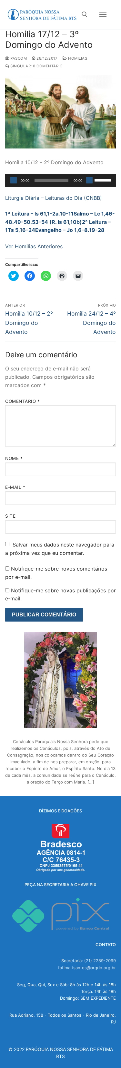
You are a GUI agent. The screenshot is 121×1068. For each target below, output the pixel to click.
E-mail (15, 487)
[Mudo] (89, 180)
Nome (14, 458)
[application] (60, 180)
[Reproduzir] (13, 180)
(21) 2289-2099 (100, 960)
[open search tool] (84, 14)
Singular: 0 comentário (36, 66)
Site (10, 516)
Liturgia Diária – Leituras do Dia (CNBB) (53, 198)
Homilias (77, 58)
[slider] (104, 179)
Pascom (18, 58)
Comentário (22, 401)
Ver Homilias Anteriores (34, 246)
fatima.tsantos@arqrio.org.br (87, 967)
